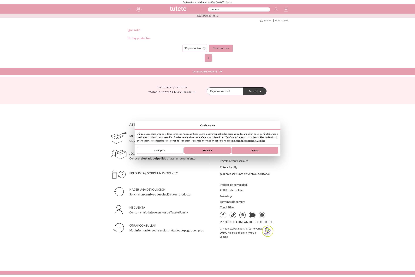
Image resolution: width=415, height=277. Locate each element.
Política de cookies (231, 190)
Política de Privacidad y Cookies (248, 140)
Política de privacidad (233, 184)
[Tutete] (185, 10)
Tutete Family (228, 167)
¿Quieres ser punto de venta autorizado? (245, 174)
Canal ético (227, 207)
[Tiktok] (233, 215)
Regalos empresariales (234, 161)
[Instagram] (262, 215)
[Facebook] (223, 215)
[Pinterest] (242, 215)
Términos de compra (232, 201)
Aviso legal (226, 196)
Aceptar (255, 150)
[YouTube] (252, 215)
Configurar (160, 150)
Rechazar (207, 150)
